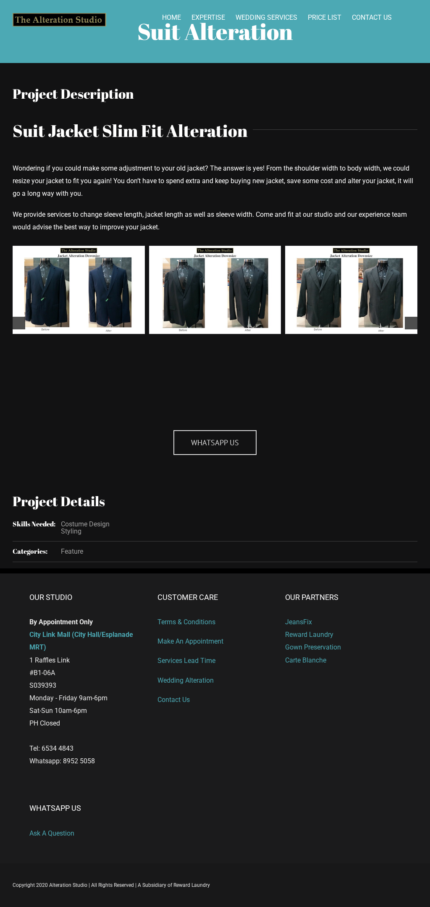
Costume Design (85, 524)
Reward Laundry (309, 635)
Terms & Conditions (186, 622)
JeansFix (298, 622)
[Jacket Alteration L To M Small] (78, 290)
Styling (71, 531)
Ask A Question (51, 833)
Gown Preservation (313, 647)
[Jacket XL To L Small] (215, 290)
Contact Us (173, 700)
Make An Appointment (190, 641)
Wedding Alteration (185, 680)
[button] (19, 323)
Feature (72, 551)
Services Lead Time (186, 661)
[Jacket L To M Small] (351, 290)
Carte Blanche (305, 660)
